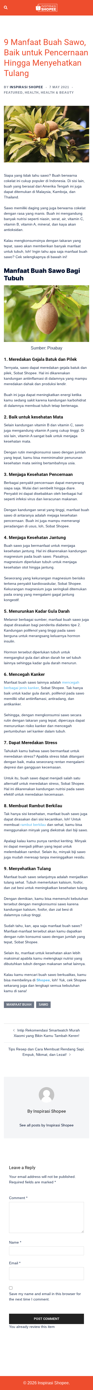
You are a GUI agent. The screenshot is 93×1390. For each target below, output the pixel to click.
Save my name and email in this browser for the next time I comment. (45, 1296)
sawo (43, 1004)
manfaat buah (19, 1004)
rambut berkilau (33, 825)
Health (32, 92)
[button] (6, 8)
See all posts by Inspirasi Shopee (46, 1125)
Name (15, 1242)
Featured (13, 92)
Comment (18, 1198)
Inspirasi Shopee (26, 87)
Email (14, 1263)
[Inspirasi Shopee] (46, 7)
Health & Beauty (57, 92)
